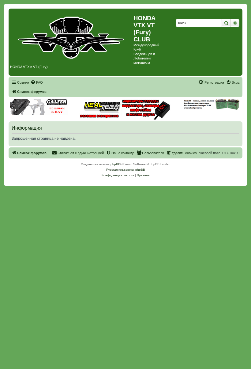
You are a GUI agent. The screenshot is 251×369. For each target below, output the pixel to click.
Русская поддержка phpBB (125, 169)
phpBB (115, 164)
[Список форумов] (71, 36)
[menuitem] (37, 82)
